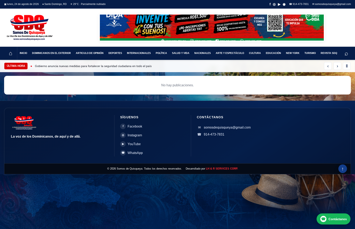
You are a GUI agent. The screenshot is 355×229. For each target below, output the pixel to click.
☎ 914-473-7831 (299, 4)
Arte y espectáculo (230, 53)
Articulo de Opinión (90, 53)
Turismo (310, 53)
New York (293, 53)
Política (161, 53)
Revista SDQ (329, 53)
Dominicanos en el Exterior (51, 53)
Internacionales (139, 53)
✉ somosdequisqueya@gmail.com (331, 4)
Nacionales (202, 53)
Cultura (255, 53)
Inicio (23, 53)
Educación (273, 53)
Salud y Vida (180, 53)
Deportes (115, 53)
